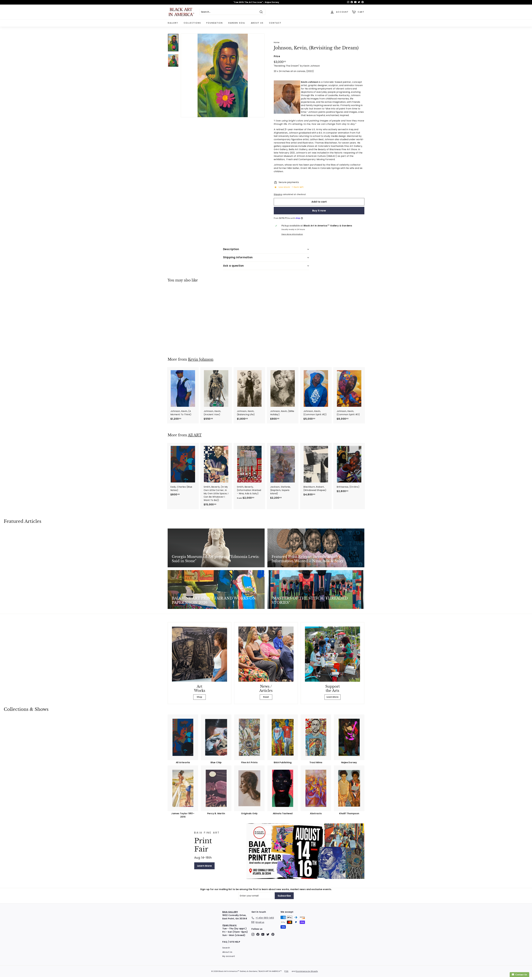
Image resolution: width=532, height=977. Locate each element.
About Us (257, 22)
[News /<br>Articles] (266, 654)
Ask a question (233, 266)
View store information (292, 234)
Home (277, 42)
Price (277, 56)
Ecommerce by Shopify (307, 971)
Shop (199, 697)
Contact (275, 22)
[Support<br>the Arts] (332, 654)
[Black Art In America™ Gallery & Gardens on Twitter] (267, 934)
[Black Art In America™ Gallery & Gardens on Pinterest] (272, 934)
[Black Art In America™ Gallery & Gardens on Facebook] (257, 934)
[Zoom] (222, 75)
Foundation (214, 22)
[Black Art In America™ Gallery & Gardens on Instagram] (252, 934)
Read (266, 697)
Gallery (173, 22)
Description (231, 249)
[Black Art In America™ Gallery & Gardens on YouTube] (262, 934)
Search (226, 947)
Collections (192, 22)
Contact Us (520, 974)
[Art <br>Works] (199, 654)
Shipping (278, 194)
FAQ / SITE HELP (231, 941)
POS (286, 971)
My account (228, 956)
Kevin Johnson (200, 359)
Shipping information (238, 257)
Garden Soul (236, 22)
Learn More (332, 697)
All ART (195, 435)
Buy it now (319, 210)
